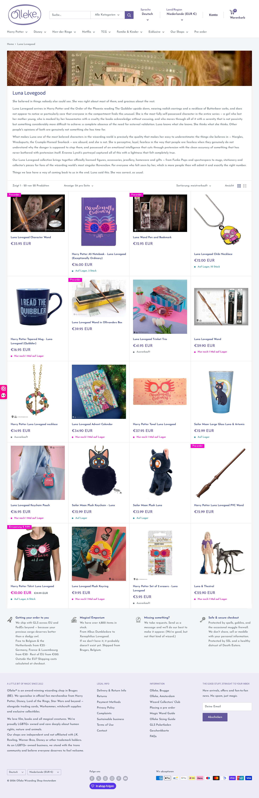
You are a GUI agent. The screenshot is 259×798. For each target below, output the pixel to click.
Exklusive (155, 32)
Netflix (86, 32)
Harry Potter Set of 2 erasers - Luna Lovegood (155, 588)
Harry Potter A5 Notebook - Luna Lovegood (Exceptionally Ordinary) (99, 256)
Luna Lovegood (26, 44)
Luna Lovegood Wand (207, 339)
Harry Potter (15, 32)
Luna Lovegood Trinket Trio (150, 339)
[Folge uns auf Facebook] (92, 778)
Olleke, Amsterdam (162, 696)
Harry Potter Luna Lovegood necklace (34, 424)
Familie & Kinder (127, 32)
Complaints (104, 713)
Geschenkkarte (159, 730)
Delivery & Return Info (111, 690)
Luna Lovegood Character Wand (31, 237)
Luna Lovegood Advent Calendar (92, 424)
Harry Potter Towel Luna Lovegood (154, 424)
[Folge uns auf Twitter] (98, 778)
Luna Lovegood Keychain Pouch (30, 505)
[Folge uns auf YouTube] (125, 778)
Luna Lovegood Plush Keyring (90, 586)
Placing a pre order (162, 707)
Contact (102, 730)
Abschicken (215, 717)
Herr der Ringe (62, 32)
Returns (102, 696)
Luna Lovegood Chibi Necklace (213, 254)
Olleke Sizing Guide (162, 719)
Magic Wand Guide (162, 713)
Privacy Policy (106, 707)
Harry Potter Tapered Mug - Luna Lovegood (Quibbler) (31, 341)
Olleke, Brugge (159, 690)
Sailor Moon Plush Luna (147, 505)
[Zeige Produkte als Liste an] (244, 185)
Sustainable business (110, 719)
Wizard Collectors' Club (165, 702)
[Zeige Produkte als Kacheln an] (239, 185)
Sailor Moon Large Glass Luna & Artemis (219, 424)
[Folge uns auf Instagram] (112, 778)
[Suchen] (129, 15)
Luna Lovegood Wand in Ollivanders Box (97, 322)
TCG (104, 32)
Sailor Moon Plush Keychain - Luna (93, 505)
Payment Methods (109, 702)
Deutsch (13, 772)
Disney (38, 32)
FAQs (153, 736)
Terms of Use (105, 725)
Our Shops (177, 32)
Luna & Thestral (204, 586)
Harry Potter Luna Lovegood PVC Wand (219, 505)
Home (10, 44)
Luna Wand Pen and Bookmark (152, 237)
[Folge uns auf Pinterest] (118, 778)
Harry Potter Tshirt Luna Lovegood (32, 586)
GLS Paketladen (160, 725)
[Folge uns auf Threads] (105, 778)
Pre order (200, 32)
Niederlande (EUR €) (41, 772)
